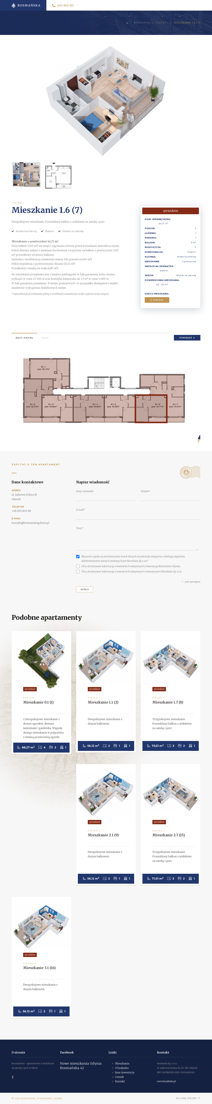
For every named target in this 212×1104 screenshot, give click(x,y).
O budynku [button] (116, 16)
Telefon (145, 491)
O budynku (122, 1068)
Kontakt (190, 16)
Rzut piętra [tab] (24, 338)
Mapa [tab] (45, 338)
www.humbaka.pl (166, 1081)
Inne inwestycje (145, 16)
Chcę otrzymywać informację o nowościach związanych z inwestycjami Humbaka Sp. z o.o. (131, 571)
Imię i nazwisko (85, 491)
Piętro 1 (18, 202)
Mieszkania (122, 1063)
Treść (79, 528)
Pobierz (158, 300)
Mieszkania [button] (92, 16)
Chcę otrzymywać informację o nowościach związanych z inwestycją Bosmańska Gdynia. (131, 566)
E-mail (79, 509)
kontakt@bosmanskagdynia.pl (30, 522)
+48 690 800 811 (21, 511)
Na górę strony (186, 1098)
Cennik (170, 16)
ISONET (58, 1098)
